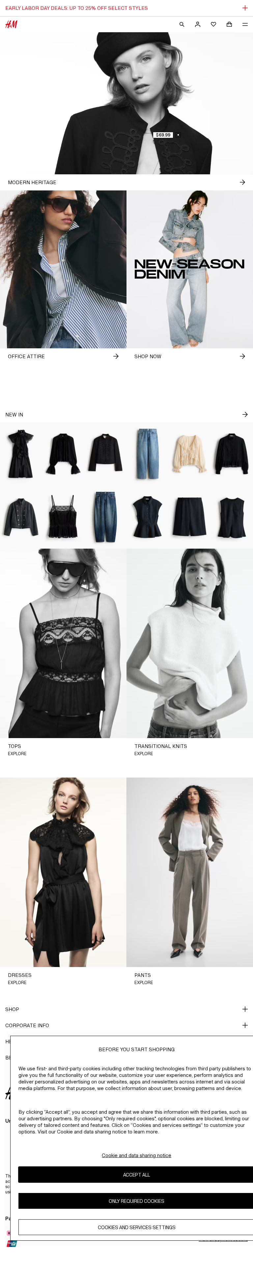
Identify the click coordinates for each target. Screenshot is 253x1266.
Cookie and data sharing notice (136, 1155)
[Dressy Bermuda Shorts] (190, 517)
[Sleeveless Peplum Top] (232, 517)
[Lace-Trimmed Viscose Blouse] (63, 453)
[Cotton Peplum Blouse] (232, 453)
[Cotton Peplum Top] (147, 517)
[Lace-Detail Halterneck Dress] (21, 453)
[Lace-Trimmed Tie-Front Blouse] (190, 453)
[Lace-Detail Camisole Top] (63, 517)
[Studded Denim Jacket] (21, 517)
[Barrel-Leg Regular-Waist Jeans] (105, 517)
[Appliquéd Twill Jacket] (105, 453)
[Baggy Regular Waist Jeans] (147, 453)
